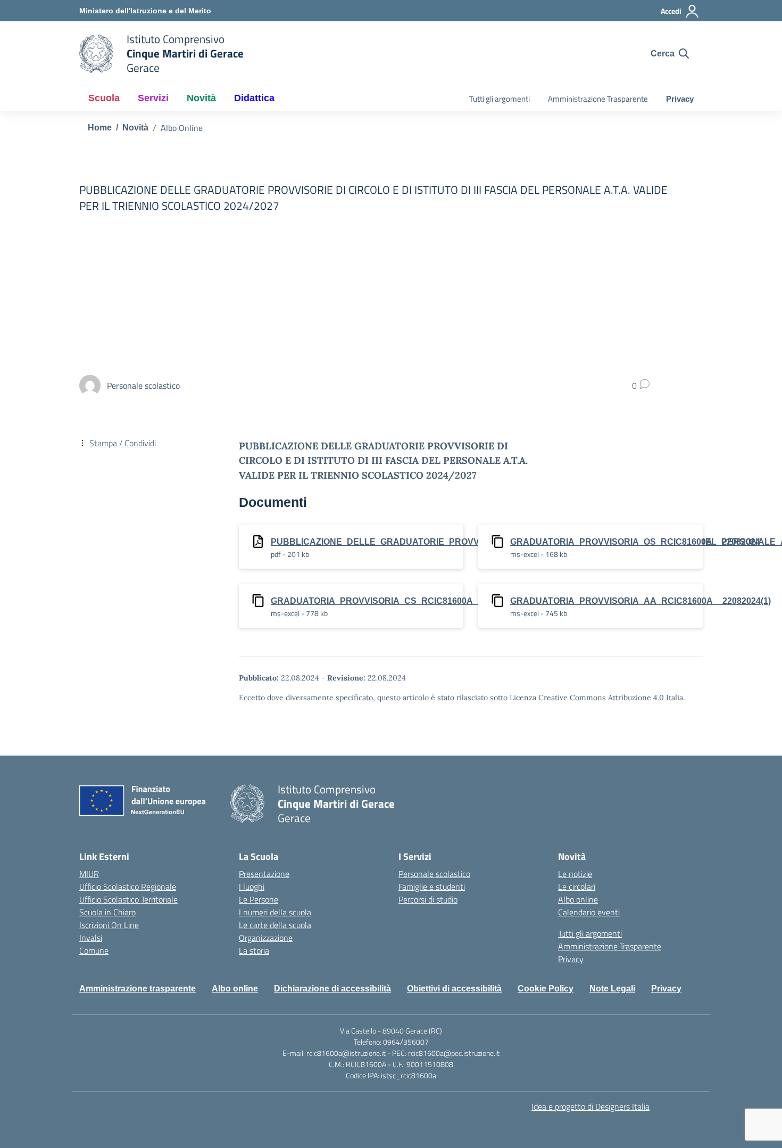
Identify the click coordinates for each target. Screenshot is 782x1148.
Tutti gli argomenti (499, 99)
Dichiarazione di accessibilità (332, 988)
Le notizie (575, 873)
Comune (94, 950)
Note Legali (612, 988)
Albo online (578, 899)
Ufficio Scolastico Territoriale (128, 899)
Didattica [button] (254, 98)
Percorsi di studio (427, 899)
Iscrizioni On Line (109, 925)
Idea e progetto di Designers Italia (590, 1106)
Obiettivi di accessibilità (454, 988)
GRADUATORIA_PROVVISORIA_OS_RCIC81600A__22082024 (635, 541)
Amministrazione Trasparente (598, 99)
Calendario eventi (589, 912)
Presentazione (264, 873)
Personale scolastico (434, 873)
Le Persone (258, 899)
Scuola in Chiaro (107, 912)
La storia (254, 950)
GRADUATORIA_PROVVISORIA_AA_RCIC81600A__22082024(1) (640, 600)
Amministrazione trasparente (137, 988)
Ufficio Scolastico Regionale (127, 886)
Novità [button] (201, 98)
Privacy (680, 98)
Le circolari (576, 886)
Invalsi (90, 937)
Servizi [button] (153, 98)
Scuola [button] (104, 98)
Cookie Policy (545, 988)
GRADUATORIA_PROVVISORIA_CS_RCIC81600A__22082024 (396, 600)
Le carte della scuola (275, 925)
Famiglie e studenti (431, 886)
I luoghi (251, 886)
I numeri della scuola (275, 912)
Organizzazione (266, 937)
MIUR (89, 873)
